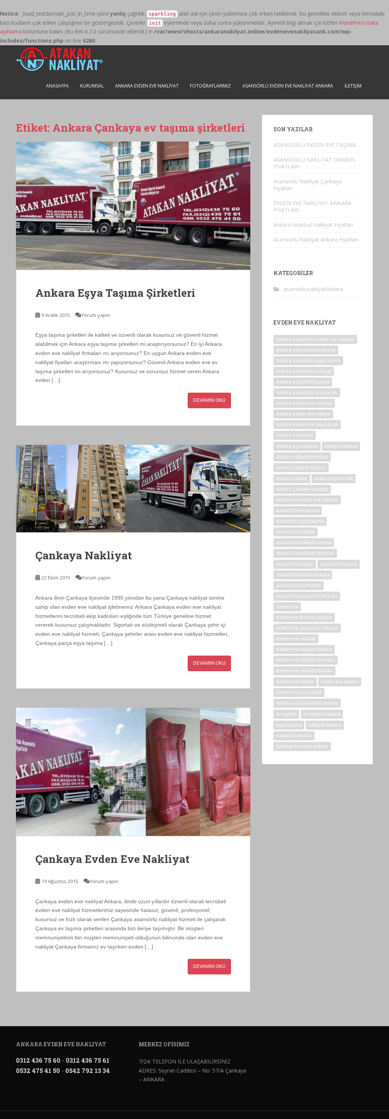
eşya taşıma (289, 725)
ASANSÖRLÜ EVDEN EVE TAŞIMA (315, 144)
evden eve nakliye (295, 681)
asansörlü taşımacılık (298, 585)
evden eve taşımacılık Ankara (307, 703)
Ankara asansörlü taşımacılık (306, 392)
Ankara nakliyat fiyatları (301, 467)
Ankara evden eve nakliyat (304, 403)
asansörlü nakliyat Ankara (303, 542)
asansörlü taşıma (338, 564)
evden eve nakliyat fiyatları (304, 670)
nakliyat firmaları (294, 735)
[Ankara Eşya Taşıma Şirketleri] (133, 206)
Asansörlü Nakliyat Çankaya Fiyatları (308, 185)
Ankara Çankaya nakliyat (302, 489)
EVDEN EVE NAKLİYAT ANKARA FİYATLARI (312, 206)
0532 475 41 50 (38, 1070)
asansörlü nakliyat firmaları (305, 553)
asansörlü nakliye (294, 564)
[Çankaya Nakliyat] (133, 488)
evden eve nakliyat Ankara (304, 649)
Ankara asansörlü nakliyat (303, 371)
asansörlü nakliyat (295, 531)
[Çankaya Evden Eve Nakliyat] (133, 772)
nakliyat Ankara (324, 725)
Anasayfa (57, 86)
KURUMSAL (92, 86)
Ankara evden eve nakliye (303, 414)
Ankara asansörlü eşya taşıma (308, 360)
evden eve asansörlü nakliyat (307, 628)
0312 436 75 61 (87, 1060)
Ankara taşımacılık (333, 478)
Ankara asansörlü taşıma (302, 382)
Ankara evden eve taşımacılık (307, 424)
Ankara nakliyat (341, 446)
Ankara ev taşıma (294, 435)
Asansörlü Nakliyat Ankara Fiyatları (316, 239)
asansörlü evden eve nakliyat (307, 500)
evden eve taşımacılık (299, 692)
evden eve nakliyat (296, 638)
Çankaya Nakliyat (83, 555)
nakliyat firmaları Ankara (302, 746)
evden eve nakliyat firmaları (305, 660)
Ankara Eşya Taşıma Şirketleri (115, 293)
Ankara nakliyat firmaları (302, 457)
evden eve (287, 606)
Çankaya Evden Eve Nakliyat (112, 859)
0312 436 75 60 (38, 1060)
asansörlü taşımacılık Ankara (306, 596)
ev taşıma (286, 714)
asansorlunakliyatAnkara (313, 289)
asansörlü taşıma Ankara (302, 574)
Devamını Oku (209, 400)
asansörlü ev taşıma (297, 510)
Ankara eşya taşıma (297, 446)
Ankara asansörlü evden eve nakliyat (315, 339)
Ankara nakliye (291, 478)
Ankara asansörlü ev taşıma (305, 350)
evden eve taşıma (340, 681)
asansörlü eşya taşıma (300, 521)
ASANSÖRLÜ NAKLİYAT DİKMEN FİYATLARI (314, 163)
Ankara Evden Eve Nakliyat (147, 86)
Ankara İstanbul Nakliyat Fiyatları (313, 224)
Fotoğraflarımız (210, 86)
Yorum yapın (95, 315)
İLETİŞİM (353, 86)
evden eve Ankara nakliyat (304, 617)
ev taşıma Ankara (322, 714)
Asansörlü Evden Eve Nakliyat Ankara (287, 86)
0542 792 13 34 (87, 1070)
